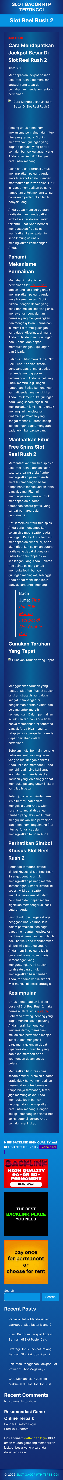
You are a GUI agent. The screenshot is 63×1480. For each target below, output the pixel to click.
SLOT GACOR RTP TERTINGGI (37, 1474)
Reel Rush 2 (38, 285)
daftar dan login (35, 1438)
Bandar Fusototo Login (20, 1424)
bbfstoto (43, 1011)
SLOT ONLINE (15, 38)
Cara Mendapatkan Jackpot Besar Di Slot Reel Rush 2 (31, 52)
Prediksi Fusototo (16, 1429)
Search (9, 1290)
